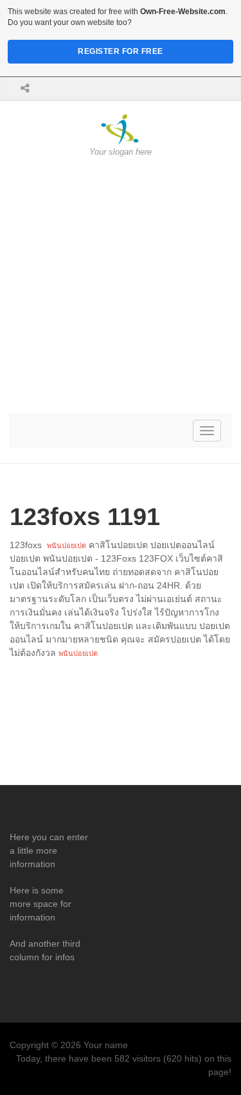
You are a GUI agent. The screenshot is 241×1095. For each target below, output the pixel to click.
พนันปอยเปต (66, 545)
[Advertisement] (120, 286)
